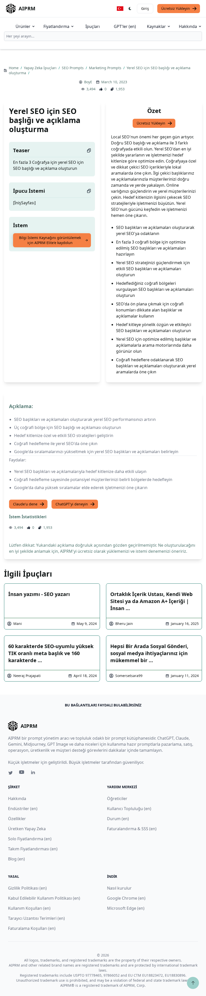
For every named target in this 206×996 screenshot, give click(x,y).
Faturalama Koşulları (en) (32, 928)
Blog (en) (16, 859)
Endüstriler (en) (22, 808)
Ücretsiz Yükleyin (175, 8)
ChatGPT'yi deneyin (72, 504)
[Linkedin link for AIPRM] (34, 773)
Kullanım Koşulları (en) (29, 908)
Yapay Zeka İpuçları (41, 67)
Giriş (145, 8)
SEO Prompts (73, 67)
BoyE (88, 81)
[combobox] (103, 36)
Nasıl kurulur (119, 888)
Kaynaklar (156, 26)
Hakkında (188, 26)
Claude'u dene (25, 504)
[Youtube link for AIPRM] (22, 773)
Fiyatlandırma (56, 26)
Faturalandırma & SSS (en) (132, 828)
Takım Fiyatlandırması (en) (33, 849)
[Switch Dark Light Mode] (130, 9)
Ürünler (23, 26)
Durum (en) (118, 818)
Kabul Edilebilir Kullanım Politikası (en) (44, 898)
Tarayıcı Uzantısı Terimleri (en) (36, 918)
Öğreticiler (117, 798)
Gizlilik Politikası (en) (27, 888)
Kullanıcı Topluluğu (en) (129, 808)
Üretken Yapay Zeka (27, 828)
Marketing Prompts (105, 67)
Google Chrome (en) (126, 898)
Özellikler (17, 818)
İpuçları (92, 26)
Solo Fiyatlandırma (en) (30, 839)
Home (14, 67)
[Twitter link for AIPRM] (10, 772)
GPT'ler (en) (125, 26)
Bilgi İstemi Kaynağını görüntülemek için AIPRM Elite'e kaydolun (50, 240)
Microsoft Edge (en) (125, 908)
